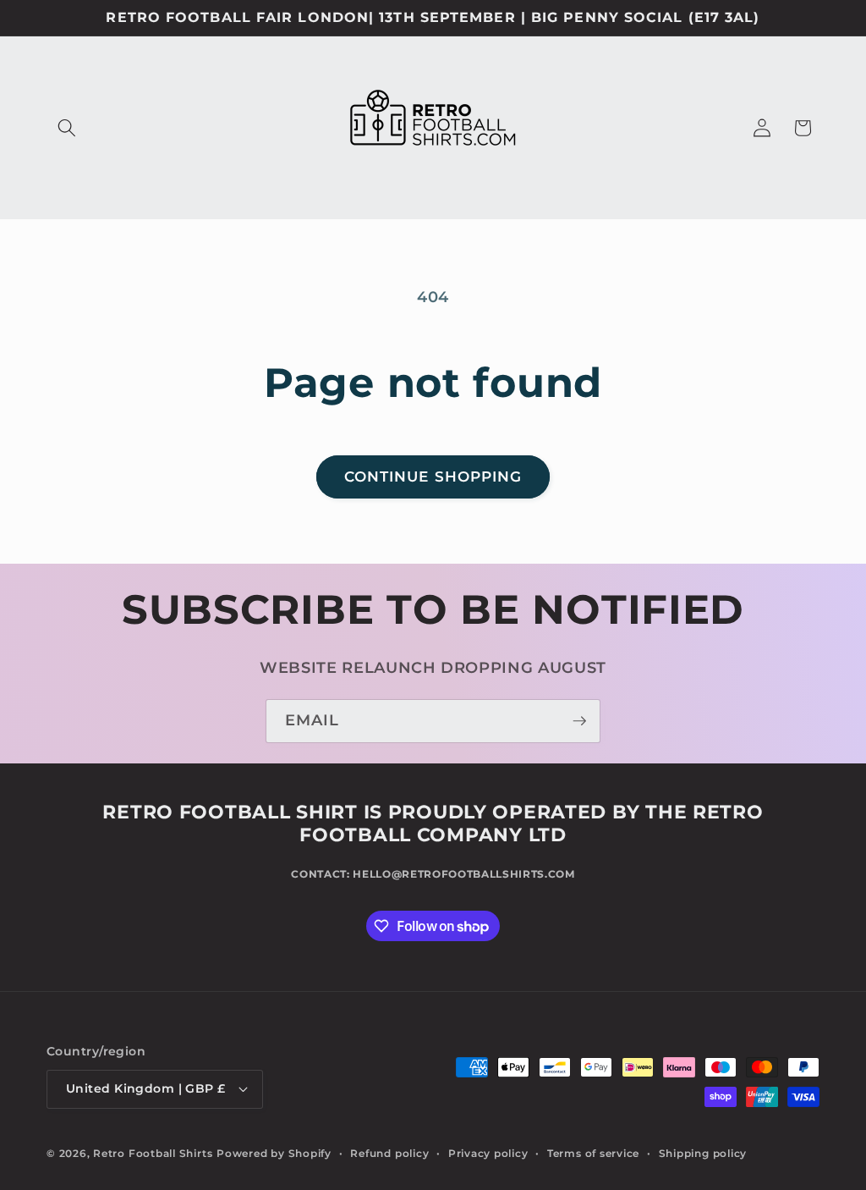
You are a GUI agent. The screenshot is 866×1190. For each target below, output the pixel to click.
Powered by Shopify (274, 1153)
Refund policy (389, 1153)
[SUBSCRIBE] (579, 721)
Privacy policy (488, 1153)
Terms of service (593, 1153)
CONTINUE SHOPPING (433, 476)
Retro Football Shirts (152, 1153)
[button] (67, 127)
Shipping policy (703, 1153)
